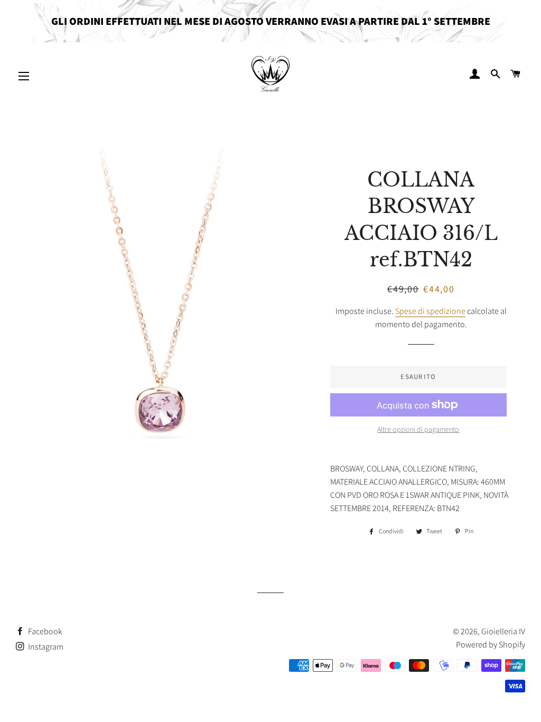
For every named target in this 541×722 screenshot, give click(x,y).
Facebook (44, 631)
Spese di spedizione (430, 311)
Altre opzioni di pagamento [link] (418, 429)
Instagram (44, 646)
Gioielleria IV (503, 631)
